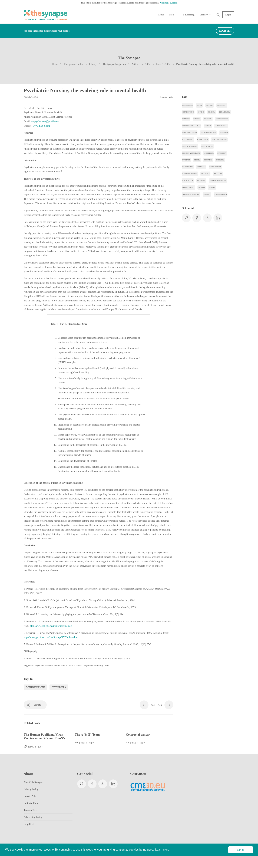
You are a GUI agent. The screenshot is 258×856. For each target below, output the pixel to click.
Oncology (220, 160)
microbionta (209, 153)
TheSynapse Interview (191, 194)
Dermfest (186, 119)
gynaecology (187, 139)
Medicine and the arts (191, 153)
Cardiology (222, 105)
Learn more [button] (162, 849)
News (171, 14)
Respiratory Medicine (218, 180)
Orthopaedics (187, 167)
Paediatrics (201, 167)
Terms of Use (30, 810)
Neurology (221, 153)
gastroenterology (208, 132)
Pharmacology (215, 167)
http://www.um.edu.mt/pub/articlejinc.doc (51, 626)
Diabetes (196, 119)
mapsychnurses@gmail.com (45, 121)
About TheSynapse (33, 782)
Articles (135, 64)
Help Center (30, 824)
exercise (207, 126)
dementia (211, 112)
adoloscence (187, 105)
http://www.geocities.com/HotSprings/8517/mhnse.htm (51, 637)
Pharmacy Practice (189, 174)
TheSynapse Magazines (114, 64)
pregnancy (205, 174)
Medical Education (189, 146)
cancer (199, 105)
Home (161, 14)
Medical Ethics (207, 146)
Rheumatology (188, 187)
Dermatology (224, 112)
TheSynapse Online (73, 64)
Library (204, 14)
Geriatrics (224, 132)
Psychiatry (59, 687)
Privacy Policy (31, 789)
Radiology (201, 180)
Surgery (212, 187)
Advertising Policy (33, 817)
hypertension (202, 139)
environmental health (191, 126)
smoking (201, 187)
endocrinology (222, 119)
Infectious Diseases (219, 139)
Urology (206, 194)
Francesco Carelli (189, 132)
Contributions (35, 687)
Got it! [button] (240, 849)
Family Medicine (221, 126)
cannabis (209, 105)
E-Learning (188, 14)
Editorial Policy (31, 803)
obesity (197, 160)
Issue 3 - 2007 (163, 64)
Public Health (187, 180)
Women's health (220, 194)
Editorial (208, 119)
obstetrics (208, 160)
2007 (147, 64)
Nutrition (186, 160)
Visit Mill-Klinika (168, 2)
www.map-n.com (41, 125)
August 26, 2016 (31, 97)
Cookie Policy (31, 796)
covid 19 (201, 112)
